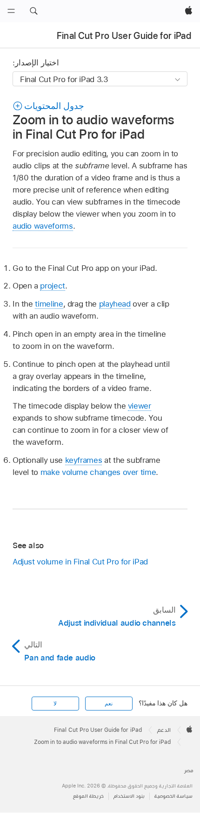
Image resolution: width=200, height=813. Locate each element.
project (52, 285)
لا (55, 703)
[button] (33, 11)
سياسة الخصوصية (173, 796)
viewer (139, 405)
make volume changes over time (98, 472)
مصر (188, 770)
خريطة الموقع (88, 796)
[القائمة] (11, 11)
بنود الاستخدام (129, 796)
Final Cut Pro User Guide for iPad (124, 35)
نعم (109, 703)
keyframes (83, 460)
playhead (115, 303)
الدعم (164, 730)
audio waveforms (43, 225)
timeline (49, 303)
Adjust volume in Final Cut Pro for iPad (80, 561)
